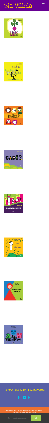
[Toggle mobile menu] (43, 4)
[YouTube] (24, 397)
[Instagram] (30, 397)
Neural (34, 413)
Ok (36, 418)
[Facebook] (19, 397)
